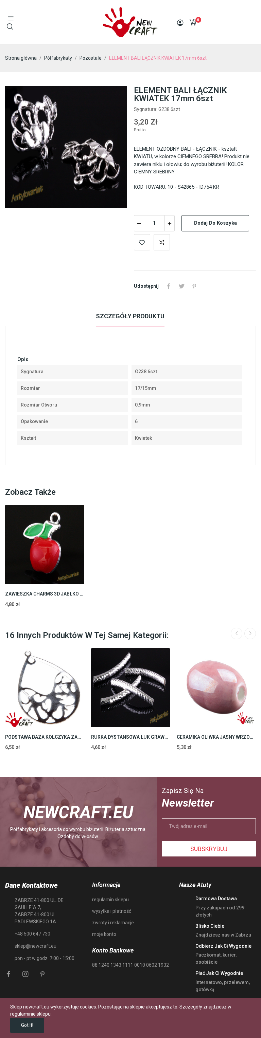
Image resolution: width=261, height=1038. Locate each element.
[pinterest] (42, 974)
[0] (192, 22)
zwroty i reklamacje (113, 922)
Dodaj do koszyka (215, 223)
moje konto (104, 934)
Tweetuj (181, 286)
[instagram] (25, 974)
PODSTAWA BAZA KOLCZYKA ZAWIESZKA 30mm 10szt (44, 737)
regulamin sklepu (110, 899)
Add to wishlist (142, 242)
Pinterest (194, 286)
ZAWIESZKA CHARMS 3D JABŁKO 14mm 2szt (44, 594)
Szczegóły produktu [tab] (130, 316)
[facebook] (8, 974)
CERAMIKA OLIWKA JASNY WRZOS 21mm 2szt (216, 737)
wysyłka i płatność (111, 911)
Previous (236, 633)
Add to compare (162, 242)
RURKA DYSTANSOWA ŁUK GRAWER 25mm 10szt (130, 737)
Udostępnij (168, 286)
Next (250, 633)
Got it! (27, 1025)
